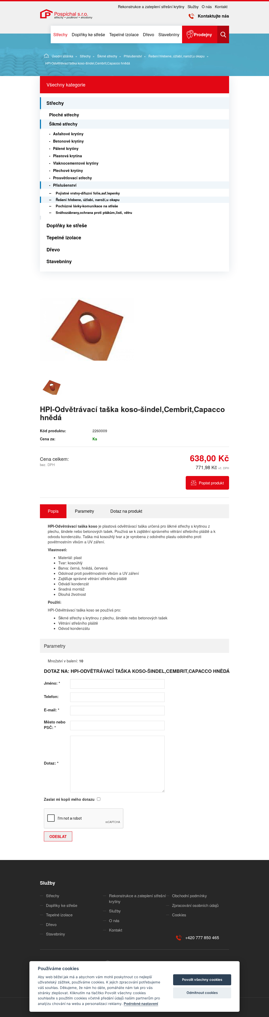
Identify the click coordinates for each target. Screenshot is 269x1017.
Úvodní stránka (62, 56)
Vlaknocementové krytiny (76, 163)
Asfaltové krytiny (68, 133)
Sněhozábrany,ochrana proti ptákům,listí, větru (94, 212)
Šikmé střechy (107, 56)
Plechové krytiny (68, 170)
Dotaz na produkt (126, 511)
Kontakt (221, 6)
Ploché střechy (64, 115)
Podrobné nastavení (141, 1004)
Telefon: (51, 696)
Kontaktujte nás (213, 16)
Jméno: (52, 683)
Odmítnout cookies (202, 993)
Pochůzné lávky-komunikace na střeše (87, 205)
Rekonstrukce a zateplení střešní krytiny (151, 6)
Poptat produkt (211, 482)
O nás (207, 6)
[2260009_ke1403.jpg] (87, 329)
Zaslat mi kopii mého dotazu (69, 799)
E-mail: (51, 710)
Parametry (84, 511)
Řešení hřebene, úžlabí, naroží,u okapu (176, 56)
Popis (53, 511)
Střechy (60, 34)
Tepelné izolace (124, 34)
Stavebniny (168, 34)
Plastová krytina (67, 155)
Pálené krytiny (66, 148)
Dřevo (148, 34)
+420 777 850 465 (202, 937)
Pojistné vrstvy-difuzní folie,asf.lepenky (88, 193)
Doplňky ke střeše (88, 34)
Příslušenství (133, 56)
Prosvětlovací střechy (72, 177)
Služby (193, 6)
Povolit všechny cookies (202, 979)
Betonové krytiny (68, 141)
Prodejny (203, 34)
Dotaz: (51, 763)
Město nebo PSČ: (54, 724)
